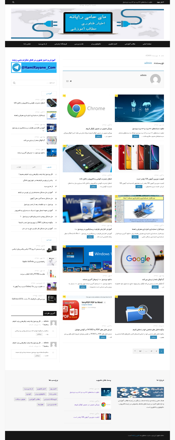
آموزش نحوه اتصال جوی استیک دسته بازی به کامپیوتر (34, 210)
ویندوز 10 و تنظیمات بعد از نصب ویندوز (38, 204)
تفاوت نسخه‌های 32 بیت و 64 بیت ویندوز (148, 129)
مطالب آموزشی (130, 44)
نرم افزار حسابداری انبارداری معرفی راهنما (148, 229)
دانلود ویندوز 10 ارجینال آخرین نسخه (97, 280)
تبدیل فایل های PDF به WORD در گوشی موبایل (93, 330)
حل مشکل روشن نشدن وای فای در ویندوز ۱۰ (36, 216)
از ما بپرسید (42, 44)
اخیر (33, 167)
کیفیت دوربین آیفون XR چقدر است (150, 179)
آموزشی (49, 93)
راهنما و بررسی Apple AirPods (33, 261)
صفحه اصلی (147, 44)
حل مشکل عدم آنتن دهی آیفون (41, 198)
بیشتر (136, 136)
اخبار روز (53, 388)
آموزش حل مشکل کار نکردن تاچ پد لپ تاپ (37, 228)
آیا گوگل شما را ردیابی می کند (153, 280)
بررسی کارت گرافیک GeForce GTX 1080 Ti (28, 299)
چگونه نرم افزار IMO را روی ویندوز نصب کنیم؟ (36, 222)
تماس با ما (27, 44)
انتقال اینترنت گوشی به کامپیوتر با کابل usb (95, 179)
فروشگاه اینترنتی (61, 44)
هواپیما (40, 404)
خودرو (29, 394)
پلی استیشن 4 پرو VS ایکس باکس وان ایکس (28, 249)
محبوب (49, 167)
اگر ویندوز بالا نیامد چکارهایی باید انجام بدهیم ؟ (36, 174)
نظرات (19, 167)
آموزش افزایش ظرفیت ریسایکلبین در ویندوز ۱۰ (93, 229)
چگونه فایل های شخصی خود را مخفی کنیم (148, 330)
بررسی (49, 239)
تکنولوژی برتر (96, 44)
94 (140, 351)
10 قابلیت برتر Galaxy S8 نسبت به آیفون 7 (29, 286)
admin (143, 75)
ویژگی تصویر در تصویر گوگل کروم (140, 2)
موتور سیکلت (20, 399)
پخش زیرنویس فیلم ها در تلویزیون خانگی (38, 180)
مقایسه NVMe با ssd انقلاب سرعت (32, 274)
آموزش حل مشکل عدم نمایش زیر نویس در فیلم (35, 192)
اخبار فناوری (113, 44)
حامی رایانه (136, 435)
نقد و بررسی (79, 44)
